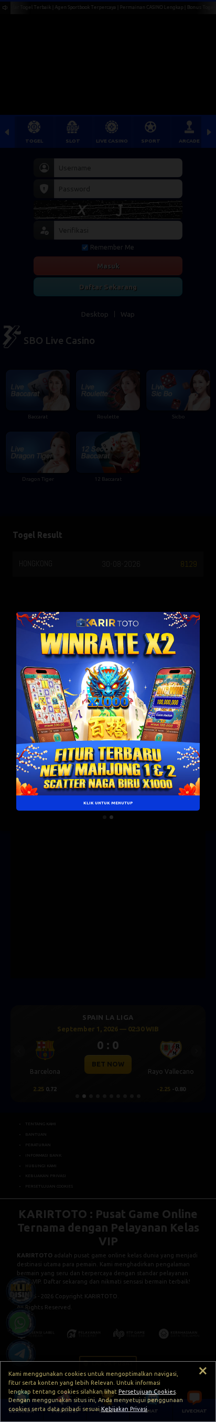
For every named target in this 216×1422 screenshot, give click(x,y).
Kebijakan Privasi (124, 1409)
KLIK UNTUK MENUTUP (108, 802)
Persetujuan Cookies (147, 1391)
